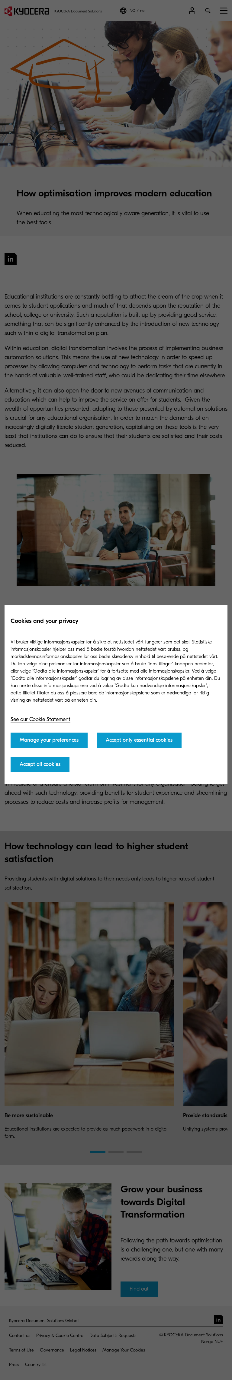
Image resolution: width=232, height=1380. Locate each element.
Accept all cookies (40, 764)
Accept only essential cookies (139, 740)
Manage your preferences (49, 740)
